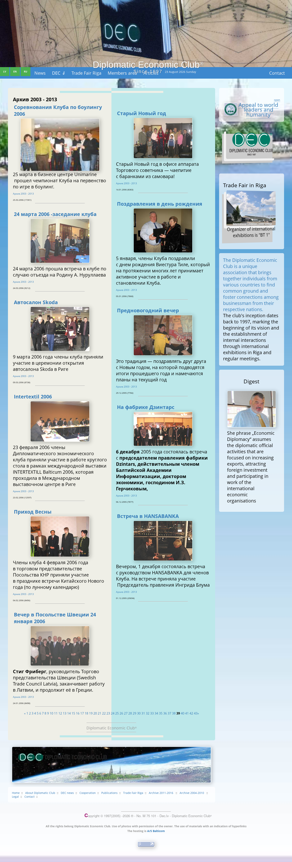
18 (86, 713)
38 (174, 713)
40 (182, 713)
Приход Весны (32, 511)
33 (152, 713)
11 (56, 713)
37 (169, 713)
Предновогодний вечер (148, 310)
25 (117, 713)
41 (187, 713)
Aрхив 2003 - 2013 (23, 193)
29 (134, 713)
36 (165, 713)
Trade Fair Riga (133, 793)
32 (147, 713)
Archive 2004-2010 (192, 793)
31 (143, 713)
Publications (109, 793)
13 (64, 713)
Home (16, 793)
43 (195, 713)
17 (82, 713)
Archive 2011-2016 (161, 793)
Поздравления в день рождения (159, 203)
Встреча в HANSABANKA (148, 516)
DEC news (67, 793)
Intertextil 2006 (33, 396)
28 (130, 713)
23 (108, 713)
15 (73, 713)
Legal (15, 796)
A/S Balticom (156, 831)
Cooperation (87, 793)
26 (121, 713)
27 (126, 713)
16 (77, 713)
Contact (29, 796)
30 (139, 713)
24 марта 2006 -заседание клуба (55, 214)
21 (99, 713)
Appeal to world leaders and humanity (258, 109)
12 (60, 713)
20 (95, 713)
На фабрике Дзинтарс (145, 407)
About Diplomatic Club (40, 793)
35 (160, 713)
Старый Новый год (141, 113)
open (277, 100)
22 (104, 713)
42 (191, 713)
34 (156, 713)
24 (112, 713)
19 (91, 713)
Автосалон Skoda (36, 302)
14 (69, 713)
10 (51, 713)
